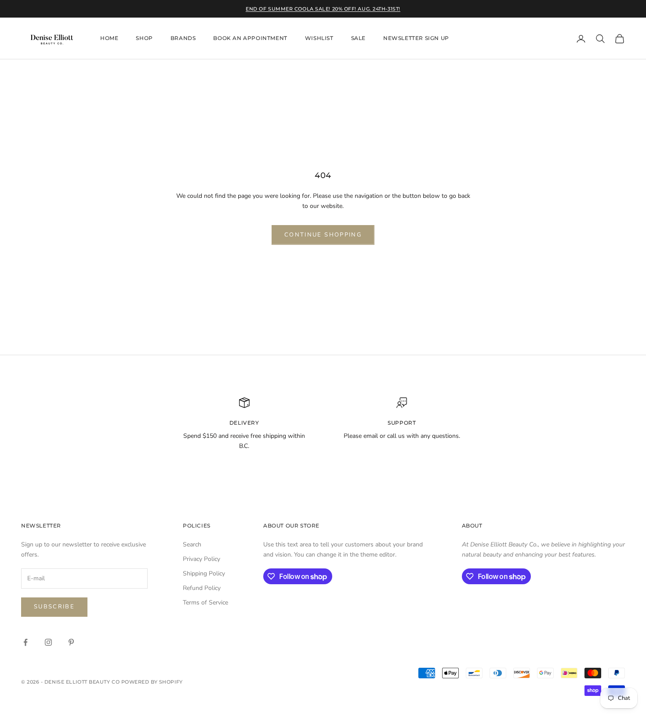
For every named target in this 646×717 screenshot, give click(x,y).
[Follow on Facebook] (25, 642)
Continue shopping (323, 235)
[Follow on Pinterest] (71, 642)
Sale (358, 38)
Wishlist (319, 38)
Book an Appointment (250, 38)
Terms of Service (205, 602)
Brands (183, 38)
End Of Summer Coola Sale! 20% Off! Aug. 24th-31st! (323, 9)
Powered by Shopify (152, 682)
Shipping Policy (204, 573)
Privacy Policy (201, 559)
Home (109, 38)
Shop (144, 38)
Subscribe (54, 607)
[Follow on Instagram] (48, 642)
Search (192, 544)
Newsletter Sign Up (416, 38)
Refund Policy (202, 588)
